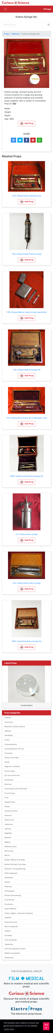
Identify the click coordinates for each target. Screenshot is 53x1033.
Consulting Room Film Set (14, 749)
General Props (10, 802)
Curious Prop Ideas (12, 758)
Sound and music (11, 922)
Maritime (8, 837)
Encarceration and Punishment (16, 789)
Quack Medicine (10, 909)
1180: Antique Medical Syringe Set (26, 370)
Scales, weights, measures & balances (19, 913)
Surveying (8, 935)
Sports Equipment (11, 926)
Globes (7, 806)
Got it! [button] (46, 1026)
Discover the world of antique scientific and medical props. (26, 1000)
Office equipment (11, 873)
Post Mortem (9, 900)
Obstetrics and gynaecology (15, 869)
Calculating (9, 735)
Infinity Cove (9, 820)
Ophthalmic (9, 878)
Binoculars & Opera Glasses (15, 726)
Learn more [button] (9, 1029)
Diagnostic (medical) (12, 766)
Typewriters (9, 944)
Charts (7, 740)
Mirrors (7, 855)
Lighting (8, 829)
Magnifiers (8, 833)
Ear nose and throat (12, 775)
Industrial (8, 815)
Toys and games (11, 940)
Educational (9, 780)
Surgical (7, 931)
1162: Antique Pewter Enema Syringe (26, 254)
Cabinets (8, 731)
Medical (15, 34)
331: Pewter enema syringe (27, 534)
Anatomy (8, 718)
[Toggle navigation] (5, 9)
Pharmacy (8, 886)
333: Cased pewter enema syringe (27, 583)
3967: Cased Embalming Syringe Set (26, 641)
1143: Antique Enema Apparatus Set (26, 196)
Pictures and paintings (13, 895)
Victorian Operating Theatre (15, 949)
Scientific (8, 918)
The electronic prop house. (26, 1013)
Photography (9, 891)
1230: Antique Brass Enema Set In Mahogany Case (26, 418)
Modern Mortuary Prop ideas (15, 864)
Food (6, 798)
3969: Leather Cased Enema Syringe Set (26, 476)
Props (47, 9)
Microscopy (9, 851)
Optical (7, 882)
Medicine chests (11, 846)
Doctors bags (10, 771)
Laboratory (9, 824)
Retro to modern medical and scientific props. (26, 985)
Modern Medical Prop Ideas (15, 860)
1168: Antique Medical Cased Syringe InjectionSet (26, 312)
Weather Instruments (12, 953)
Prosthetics (9, 904)
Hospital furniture (11, 811)
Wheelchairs (9, 958)
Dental (7, 762)
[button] (26, 201)
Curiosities (8, 753)
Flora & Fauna (10, 793)
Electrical (8, 784)
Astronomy (9, 722)
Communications (11, 744)
